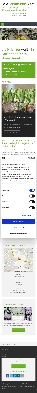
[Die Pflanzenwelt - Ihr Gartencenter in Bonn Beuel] (18, 5)
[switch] (32, 195)
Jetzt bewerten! (18, 366)
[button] (7, 375)
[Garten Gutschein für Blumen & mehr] (18, 314)
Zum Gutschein (19, 330)
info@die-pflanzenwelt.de (20, 292)
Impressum (4, 352)
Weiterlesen (12, 132)
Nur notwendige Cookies (18, 233)
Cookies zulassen (18, 221)
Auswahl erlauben (18, 227)
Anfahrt (4, 356)
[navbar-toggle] (2, 24)
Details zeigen (26, 215)
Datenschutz (5, 349)
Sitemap (4, 354)
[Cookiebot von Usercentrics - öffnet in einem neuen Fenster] (26, 158)
